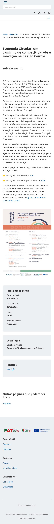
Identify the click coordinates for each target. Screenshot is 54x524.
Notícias (7, 403)
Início (5, 34)
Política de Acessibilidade (16, 515)
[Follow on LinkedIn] (44, 13)
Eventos (14, 34)
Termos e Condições (27, 518)
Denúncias (8, 486)
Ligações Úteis (10, 468)
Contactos (8, 481)
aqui (32, 175)
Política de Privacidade (38, 515)
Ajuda (5, 463)
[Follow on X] (39, 13)
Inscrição (11, 369)
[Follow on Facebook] (34, 13)
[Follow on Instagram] (49, 13)
